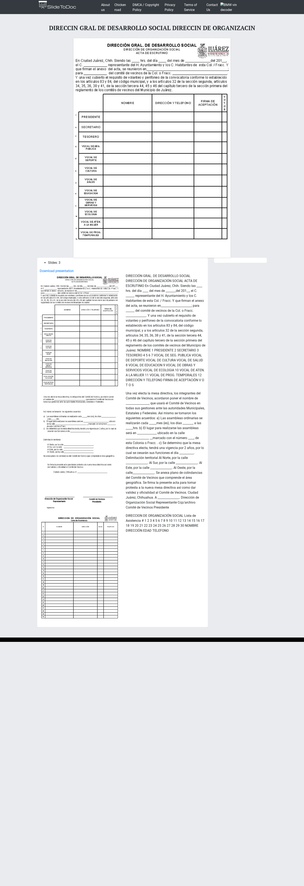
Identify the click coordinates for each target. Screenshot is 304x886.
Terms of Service (190, 7)
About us (105, 7)
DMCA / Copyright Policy (146, 7)
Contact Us (212, 7)
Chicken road (120, 7)
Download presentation (57, 271)
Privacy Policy (170, 7)
